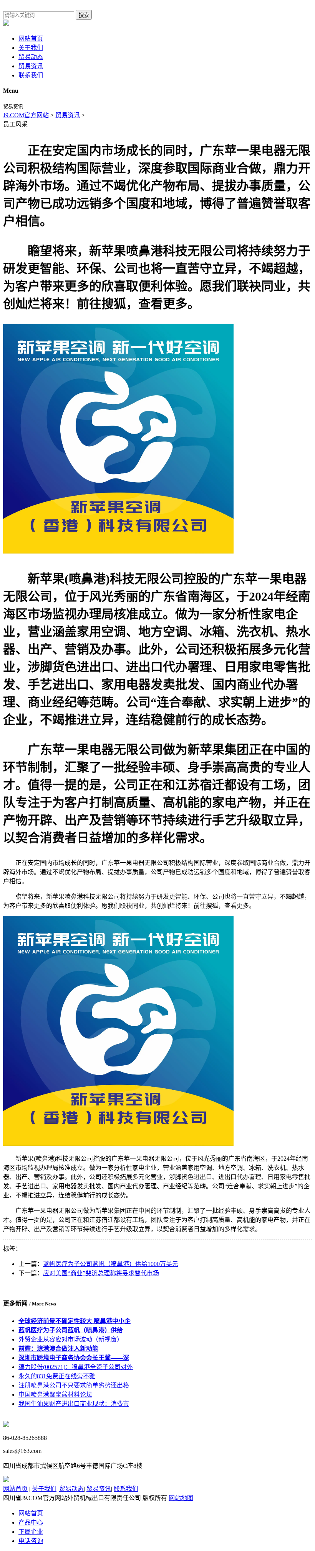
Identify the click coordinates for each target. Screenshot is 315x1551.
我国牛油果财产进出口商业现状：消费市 (73, 1403)
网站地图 (181, 1498)
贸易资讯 (30, 66)
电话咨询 (30, 1541)
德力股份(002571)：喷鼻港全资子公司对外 (75, 1367)
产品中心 (30, 1522)
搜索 (84, 15)
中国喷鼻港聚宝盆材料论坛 (55, 1394)
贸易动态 (30, 57)
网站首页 (30, 38)
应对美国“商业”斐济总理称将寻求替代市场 (101, 1273)
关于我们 (30, 47)
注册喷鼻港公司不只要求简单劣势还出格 (73, 1385)
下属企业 (30, 1531)
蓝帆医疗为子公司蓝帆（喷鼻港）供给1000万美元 (110, 1264)
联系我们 (30, 75)
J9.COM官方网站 (26, 115)
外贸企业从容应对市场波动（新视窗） (70, 1339)
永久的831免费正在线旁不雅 (56, 1376)
